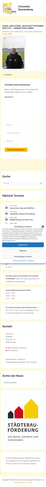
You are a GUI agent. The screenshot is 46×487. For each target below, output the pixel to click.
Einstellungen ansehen (23, 257)
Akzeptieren (23, 245)
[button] (43, 227)
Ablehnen (23, 251)
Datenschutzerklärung (20, 260)
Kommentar (9, 97)
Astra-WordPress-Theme (23, 482)
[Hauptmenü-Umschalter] (41, 8)
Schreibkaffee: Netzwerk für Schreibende (22, 214)
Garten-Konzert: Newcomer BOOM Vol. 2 (22, 208)
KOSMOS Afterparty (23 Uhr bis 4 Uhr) (21, 220)
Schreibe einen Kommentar (12, 32)
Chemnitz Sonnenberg (25, 8)
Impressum (31, 260)
